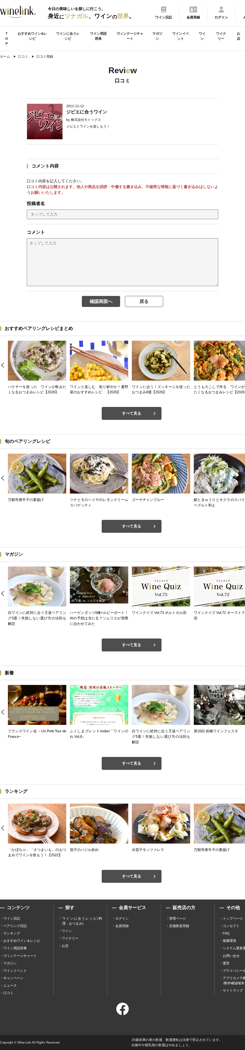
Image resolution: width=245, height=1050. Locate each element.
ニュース (10, 985)
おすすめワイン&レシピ (32, 36)
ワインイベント (180, 36)
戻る (144, 301)
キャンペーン (13, 978)
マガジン (157, 36)
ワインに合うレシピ (68, 36)
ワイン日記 (11, 918)
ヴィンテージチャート (130, 36)
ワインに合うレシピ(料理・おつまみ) (82, 921)
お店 (238, 36)
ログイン (122, 918)
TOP (6, 38)
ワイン (202, 36)
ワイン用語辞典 (98, 36)
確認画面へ (101, 301)
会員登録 (122, 926)
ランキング (11, 933)
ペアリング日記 (15, 926)
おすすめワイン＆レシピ (21, 941)
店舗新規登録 (179, 926)
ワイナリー (221, 36)
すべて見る (131, 413)
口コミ (8, 993)
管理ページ (177, 918)
